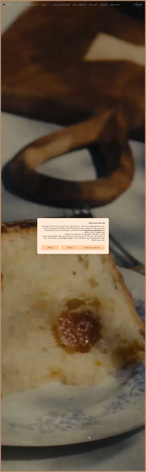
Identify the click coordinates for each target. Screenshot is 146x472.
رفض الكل (70, 247)
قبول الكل (50, 247)
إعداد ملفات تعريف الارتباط (92, 247)
